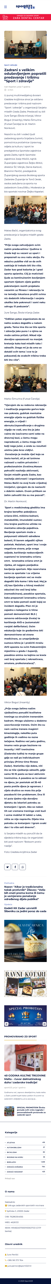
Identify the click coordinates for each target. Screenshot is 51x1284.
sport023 (8, 1087)
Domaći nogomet (26, 1172)
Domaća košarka (26, 1167)
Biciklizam (26, 1152)
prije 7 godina (23, 87)
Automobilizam (26, 1147)
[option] (25, 1081)
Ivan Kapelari (10, 87)
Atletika (26, 1142)
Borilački (26, 1162)
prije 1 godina (19, 1087)
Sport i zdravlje (10, 65)
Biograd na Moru (26, 1157)
